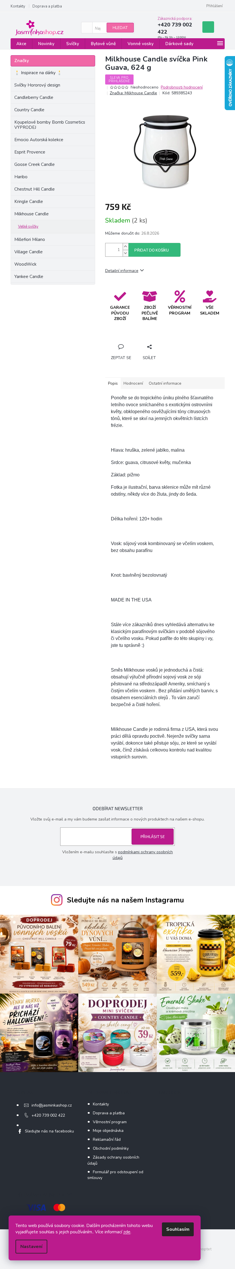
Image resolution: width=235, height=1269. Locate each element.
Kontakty (18, 6)
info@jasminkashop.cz (52, 1105)
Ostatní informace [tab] (165, 383)
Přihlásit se (152, 836)
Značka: (133, 93)
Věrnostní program (110, 1122)
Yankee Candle (28, 276)
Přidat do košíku (151, 250)
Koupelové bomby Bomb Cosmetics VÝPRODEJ (49, 124)
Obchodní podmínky (111, 1148)
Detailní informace (121, 270)
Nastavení (31, 1246)
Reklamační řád (107, 1139)
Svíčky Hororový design (37, 85)
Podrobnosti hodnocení (182, 87)
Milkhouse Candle (31, 214)
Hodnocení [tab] (133, 383)
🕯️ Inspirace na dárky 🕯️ (38, 73)
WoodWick (25, 264)
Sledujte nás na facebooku (49, 1131)
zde (126, 1232)
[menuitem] (21, 43)
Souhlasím (177, 1229)
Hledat (120, 27)
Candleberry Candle (33, 97)
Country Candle (29, 110)
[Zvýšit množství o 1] (125, 246)
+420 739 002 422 (48, 1115)
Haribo (21, 177)
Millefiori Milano (29, 239)
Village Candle (28, 252)
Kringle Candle (28, 201)
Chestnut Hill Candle (34, 189)
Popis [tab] (113, 383)
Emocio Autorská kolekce (38, 140)
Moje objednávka (108, 1130)
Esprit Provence (29, 152)
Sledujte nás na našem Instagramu (125, 900)
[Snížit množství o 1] (125, 253)
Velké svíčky (28, 226)
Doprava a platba (47, 6)
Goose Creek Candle (34, 164)
